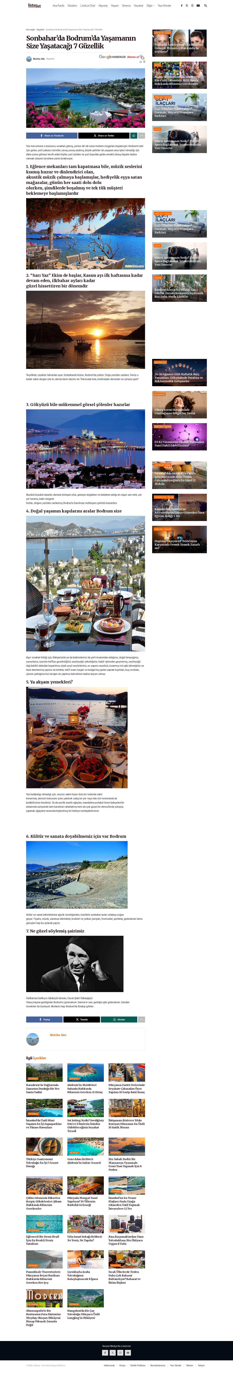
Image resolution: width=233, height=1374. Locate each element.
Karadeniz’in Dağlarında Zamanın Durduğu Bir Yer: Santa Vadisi (42, 1088)
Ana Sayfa (58, 5)
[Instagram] (192, 5)
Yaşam (115, 5)
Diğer (149, 5)
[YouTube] (198, 5)
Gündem (72, 5)
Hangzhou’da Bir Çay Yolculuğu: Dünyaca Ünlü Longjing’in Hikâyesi (83, 1314)
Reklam (189, 1365)
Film (72, 1113)
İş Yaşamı (33, 1304)
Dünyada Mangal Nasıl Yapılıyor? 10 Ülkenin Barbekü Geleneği (82, 1201)
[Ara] (205, 5)
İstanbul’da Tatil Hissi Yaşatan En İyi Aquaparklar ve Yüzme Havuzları (44, 1124)
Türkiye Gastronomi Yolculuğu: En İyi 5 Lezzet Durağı (42, 1163)
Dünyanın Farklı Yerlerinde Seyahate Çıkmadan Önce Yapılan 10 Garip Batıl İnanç (127, 1088)
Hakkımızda (109, 1365)
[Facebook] (181, 5)
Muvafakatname (157, 1365)
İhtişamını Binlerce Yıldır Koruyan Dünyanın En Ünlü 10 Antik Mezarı (127, 1124)
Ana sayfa (30, 29)
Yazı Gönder (164, 5)
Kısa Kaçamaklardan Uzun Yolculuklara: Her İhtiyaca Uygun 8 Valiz (126, 1240)
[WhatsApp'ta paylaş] (133, 136)
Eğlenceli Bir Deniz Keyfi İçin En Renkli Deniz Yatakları (42, 1240)
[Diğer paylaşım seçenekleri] (141, 136)
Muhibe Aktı (39, 58)
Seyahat (138, 5)
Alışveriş (103, 5)
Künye (122, 1365)
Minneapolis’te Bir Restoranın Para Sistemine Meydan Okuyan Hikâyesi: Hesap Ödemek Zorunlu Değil (43, 1318)
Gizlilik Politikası (138, 1365)
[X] (187, 5)
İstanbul (33, 1113)
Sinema (126, 5)
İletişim (201, 1365)
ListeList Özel (88, 5)
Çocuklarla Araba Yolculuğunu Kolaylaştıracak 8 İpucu (82, 1275)
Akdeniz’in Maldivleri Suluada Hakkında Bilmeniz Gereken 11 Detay (85, 1088)
